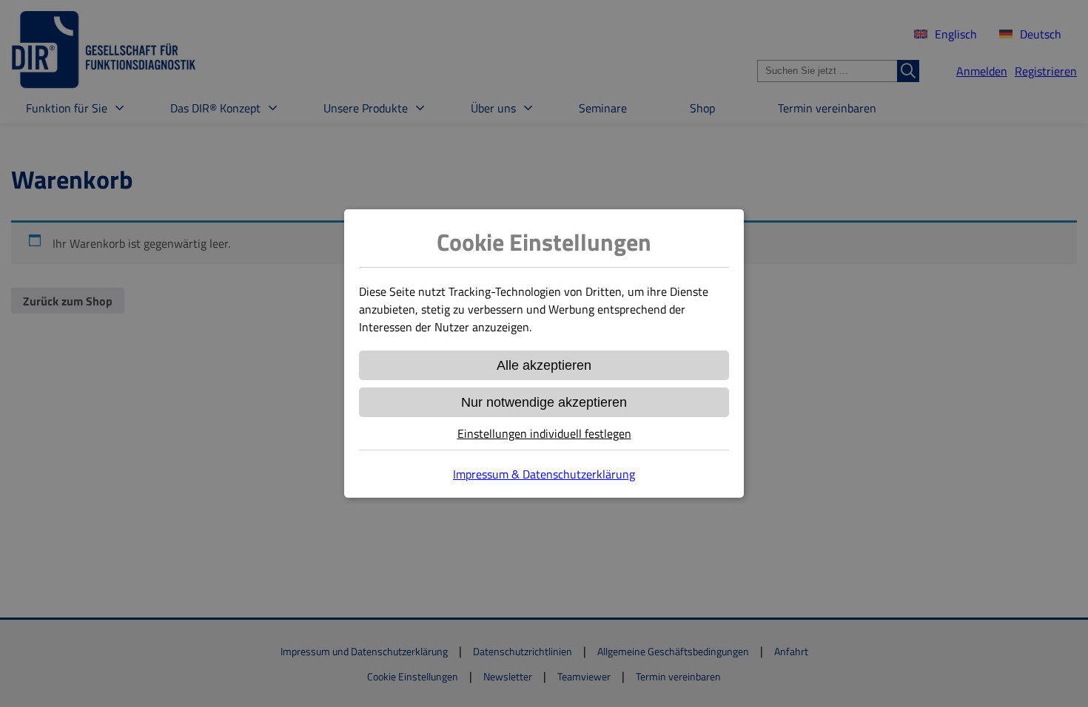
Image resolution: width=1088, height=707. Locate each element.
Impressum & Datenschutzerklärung (544, 474)
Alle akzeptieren (544, 365)
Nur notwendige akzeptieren (544, 402)
